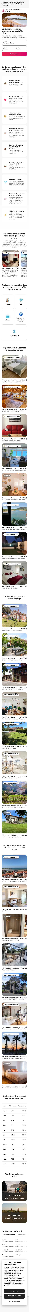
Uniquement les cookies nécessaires (14, 1296)
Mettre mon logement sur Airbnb (13, 10)
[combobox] (14, 43)
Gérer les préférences (14, 1301)
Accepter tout (14, 1291)
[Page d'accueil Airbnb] (3, 10)
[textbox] (8, 49)
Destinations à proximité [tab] (9, 1234)
